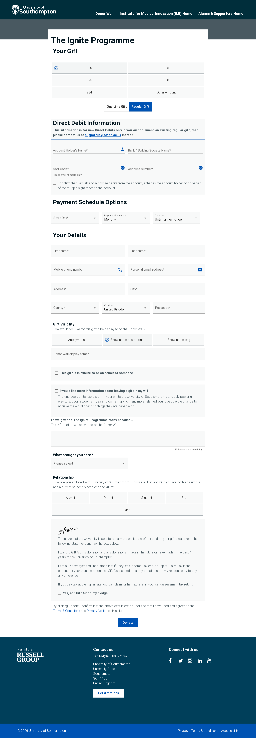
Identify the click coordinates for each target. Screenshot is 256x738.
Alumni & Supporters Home (220, 13)
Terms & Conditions (66, 611)
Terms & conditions (204, 731)
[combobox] (74, 219)
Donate (128, 623)
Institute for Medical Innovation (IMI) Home (156, 13)
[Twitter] (183, 661)
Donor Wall (105, 13)
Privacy (183, 731)
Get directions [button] (108, 693)
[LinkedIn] (202, 661)
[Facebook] (173, 661)
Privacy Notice (97, 611)
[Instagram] (193, 661)
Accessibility (230, 731)
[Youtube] (212, 661)
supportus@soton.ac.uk (103, 135)
